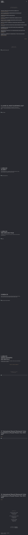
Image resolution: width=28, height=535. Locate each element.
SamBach (4, 294)
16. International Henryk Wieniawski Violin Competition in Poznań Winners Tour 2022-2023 (13, 496)
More (2, 436)
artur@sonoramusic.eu (14, 520)
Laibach (4, 168)
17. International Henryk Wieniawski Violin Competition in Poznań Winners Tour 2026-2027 (13, 432)
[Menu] (26, 1)
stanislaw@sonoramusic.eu (14, 513)
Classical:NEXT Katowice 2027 (12, 106)
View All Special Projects (14, 364)
